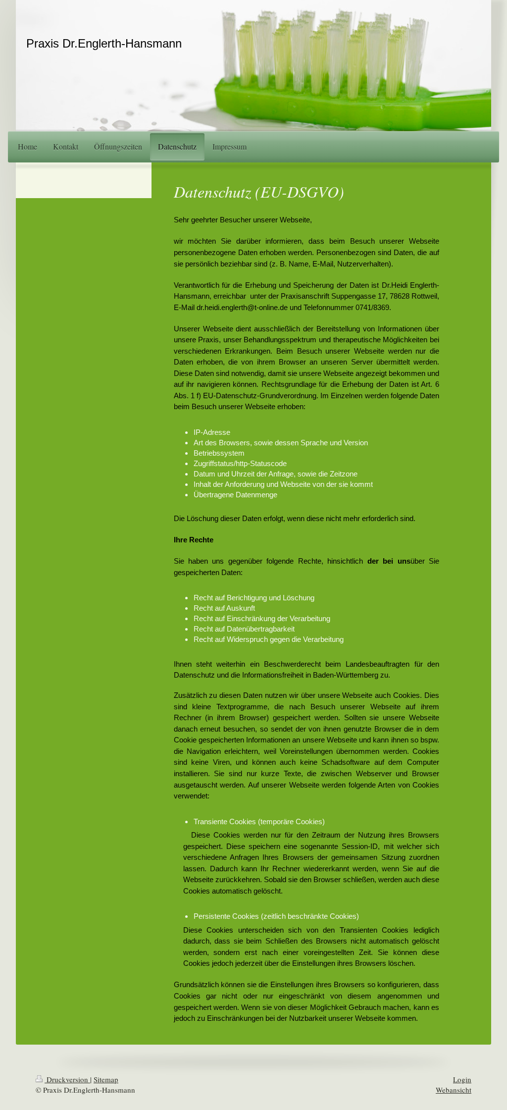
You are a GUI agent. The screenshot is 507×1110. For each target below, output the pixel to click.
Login (462, 1079)
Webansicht (453, 1090)
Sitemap (106, 1079)
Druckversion (67, 1079)
